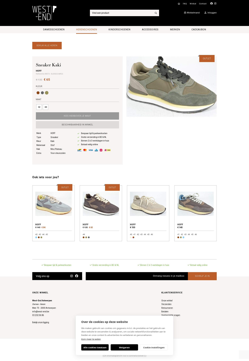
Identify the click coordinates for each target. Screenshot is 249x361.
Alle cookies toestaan (94, 347)
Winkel (193, 4)
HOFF (53, 133)
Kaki (52, 141)
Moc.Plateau (56, 149)
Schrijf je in (202, 276)
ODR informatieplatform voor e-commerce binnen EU (124, 356)
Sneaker (54, 137)
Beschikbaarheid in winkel (77, 125)
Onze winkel (166, 300)
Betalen (164, 311)
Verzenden (166, 304)
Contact (203, 4)
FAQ (185, 4)
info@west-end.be (40, 311)
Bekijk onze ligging (40, 322)
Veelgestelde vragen (170, 315)
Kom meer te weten (91, 339)
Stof (53, 145)
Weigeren (124, 347)
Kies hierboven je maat (77, 116)
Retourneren (167, 308)
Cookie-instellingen (154, 347)
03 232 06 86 (38, 315)
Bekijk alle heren (47, 45)
